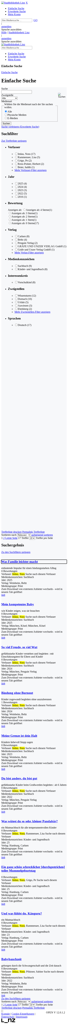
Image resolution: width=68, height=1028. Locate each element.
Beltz (20, 239)
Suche (4, 88)
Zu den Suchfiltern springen (15, 552)
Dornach (22, 299)
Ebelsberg (23, 309)
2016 (20, 196)
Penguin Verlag (26, 243)
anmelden (6, 26)
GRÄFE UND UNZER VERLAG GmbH (40, 246)
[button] (62, 95)
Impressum (21, 1016)
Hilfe (4, 32)
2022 (20, 193)
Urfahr (21, 302)
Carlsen (22, 236)
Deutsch (22, 325)
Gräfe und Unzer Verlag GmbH (34, 249)
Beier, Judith (24, 167)
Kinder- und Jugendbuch (31, 269)
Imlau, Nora (24, 154)
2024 (20, 186)
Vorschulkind (25, 282)
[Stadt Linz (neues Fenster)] (8, 1022)
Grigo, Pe (23, 160)
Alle (9, 111)
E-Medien (12, 118)
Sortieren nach (8, 534)
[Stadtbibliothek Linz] (13, 2)
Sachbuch (23, 265)
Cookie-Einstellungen (23, 1013)
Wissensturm (24, 295)
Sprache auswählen (11, 29)
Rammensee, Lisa (27, 157)
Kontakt (5, 1013)
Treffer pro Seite (44, 538)
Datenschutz (7, 1016)
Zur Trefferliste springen (14, 140)
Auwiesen (23, 305)
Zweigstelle (7, 95)
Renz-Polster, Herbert (29, 163)
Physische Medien (16, 114)
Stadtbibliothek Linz (19, 32)
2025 (20, 183)
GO (35, 20)
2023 (20, 190)
